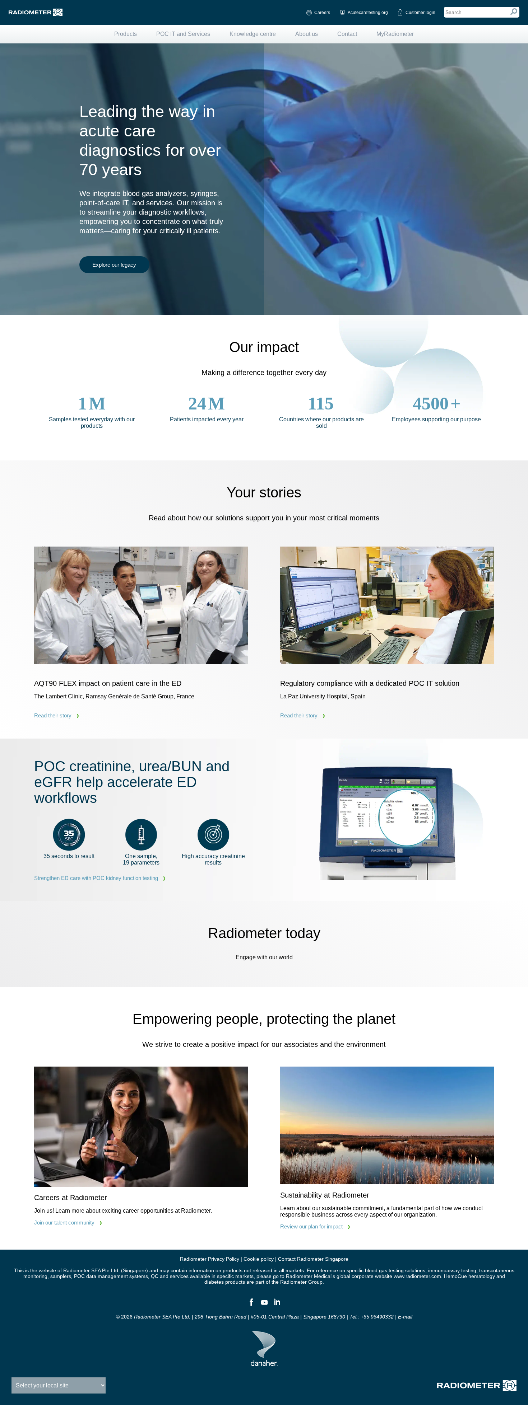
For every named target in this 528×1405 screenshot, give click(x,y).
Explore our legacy (114, 265)
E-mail (405, 1317)
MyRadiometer (395, 34)
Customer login (420, 12)
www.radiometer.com (417, 1276)
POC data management (101, 1276)
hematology (481, 1276)
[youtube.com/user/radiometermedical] (264, 1305)
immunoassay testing (452, 1270)
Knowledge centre (253, 34)
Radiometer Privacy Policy (209, 1259)
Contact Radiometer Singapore (313, 1259)
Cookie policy (259, 1259)
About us (306, 34)
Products (125, 34)
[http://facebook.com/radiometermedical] (251, 1305)
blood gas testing (384, 1270)
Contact (347, 34)
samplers (60, 1276)
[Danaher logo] (264, 1363)
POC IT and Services (183, 34)
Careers (322, 12)
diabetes (214, 1282)
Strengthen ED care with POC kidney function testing (96, 878)
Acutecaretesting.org (368, 12)
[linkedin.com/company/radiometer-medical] (276, 1305)
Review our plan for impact (311, 1226)
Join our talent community (64, 1222)
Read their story (52, 715)
